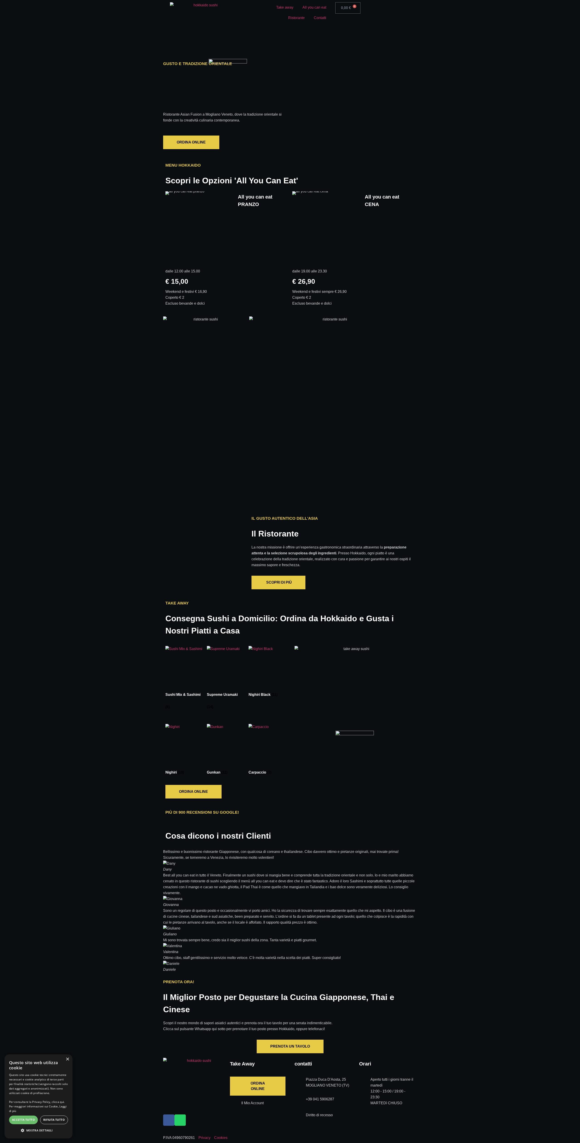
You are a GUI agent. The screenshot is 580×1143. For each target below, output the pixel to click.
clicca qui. (58, 1102)
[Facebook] (168, 1120)
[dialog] (38, 1096)
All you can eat (314, 7)
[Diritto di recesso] (300, 1118)
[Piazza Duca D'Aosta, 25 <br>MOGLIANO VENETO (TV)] (300, 1082)
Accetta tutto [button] (23, 1120)
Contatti (320, 18)
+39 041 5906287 (320, 1099)
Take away (284, 7)
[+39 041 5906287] (300, 1102)
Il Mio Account (252, 1103)
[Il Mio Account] (235, 1105)
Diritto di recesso (319, 1115)
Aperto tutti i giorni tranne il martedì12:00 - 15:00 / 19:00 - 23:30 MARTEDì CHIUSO (391, 1091)
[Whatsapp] (180, 1120)
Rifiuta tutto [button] (54, 1120)
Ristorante (296, 18)
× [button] (67, 1059)
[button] (167, 911)
